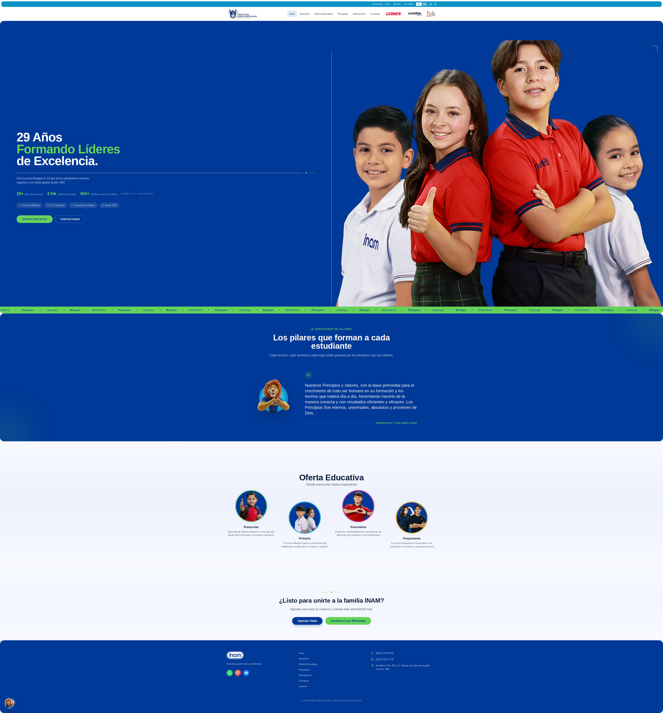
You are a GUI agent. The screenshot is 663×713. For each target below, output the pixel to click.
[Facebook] (435, 4)
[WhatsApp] (230, 673)
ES (418, 4)
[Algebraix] (414, 14)
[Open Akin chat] (9, 703)
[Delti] (430, 14)
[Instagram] (431, 4)
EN (424, 4)
